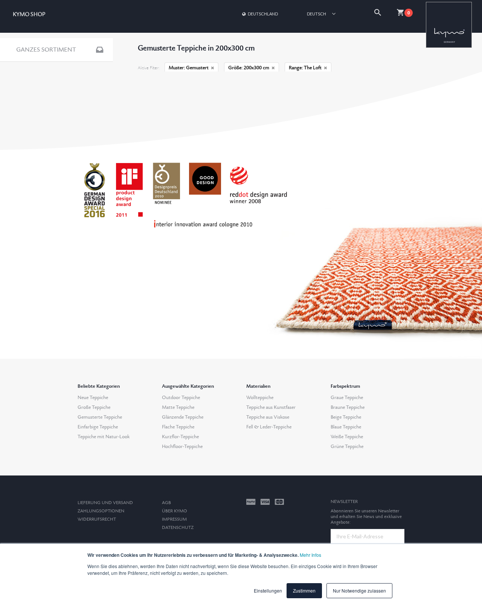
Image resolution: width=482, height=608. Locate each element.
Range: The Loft (305, 68)
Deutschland (263, 13)
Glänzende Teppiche (182, 417)
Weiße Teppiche (347, 437)
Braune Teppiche (348, 407)
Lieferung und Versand (105, 503)
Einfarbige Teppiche (98, 427)
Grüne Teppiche (347, 446)
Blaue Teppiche (346, 427)
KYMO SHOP (29, 14)
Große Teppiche (94, 407)
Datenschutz (178, 527)
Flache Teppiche (178, 427)
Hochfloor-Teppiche (182, 446)
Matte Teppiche (178, 407)
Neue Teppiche (93, 398)
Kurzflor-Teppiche (180, 437)
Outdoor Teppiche (181, 398)
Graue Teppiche (347, 398)
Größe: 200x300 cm (248, 68)
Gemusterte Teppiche (100, 417)
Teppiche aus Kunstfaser (271, 407)
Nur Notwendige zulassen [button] (359, 590)
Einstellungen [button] (268, 590)
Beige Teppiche (346, 417)
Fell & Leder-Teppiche (268, 427)
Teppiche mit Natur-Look (104, 437)
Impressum (174, 519)
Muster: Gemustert (189, 68)
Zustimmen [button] (304, 590)
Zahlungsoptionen (101, 511)
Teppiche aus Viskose (267, 417)
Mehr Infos (310, 555)
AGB (166, 503)
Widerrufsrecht (97, 519)
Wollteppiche (259, 398)
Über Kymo (174, 511)
